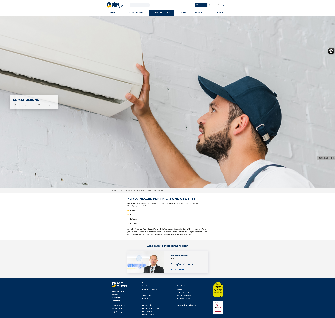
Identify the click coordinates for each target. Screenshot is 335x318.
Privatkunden (114, 13)
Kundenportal (202, 5)
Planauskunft (180, 286)
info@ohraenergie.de (118, 312)
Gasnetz (179, 283)
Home (122, 190)
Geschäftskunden (136, 13)
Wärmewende (200, 13)
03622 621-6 (188, 298)
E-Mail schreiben (178, 269)
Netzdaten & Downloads (184, 295)
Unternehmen (220, 13)
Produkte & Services (140, 5)
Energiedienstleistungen (162, 13)
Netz (155, 5)
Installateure (180, 289)
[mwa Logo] (218, 307)
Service (183, 13)
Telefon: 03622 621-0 (118, 305)
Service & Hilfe (215, 5)
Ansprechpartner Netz (183, 292)
